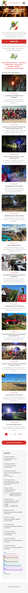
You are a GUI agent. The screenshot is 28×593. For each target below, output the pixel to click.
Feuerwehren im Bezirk (14, 66)
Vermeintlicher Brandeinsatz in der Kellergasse (14, 96)
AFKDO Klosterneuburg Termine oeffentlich (13, 569)
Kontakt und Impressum (14, 586)
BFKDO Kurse (8, 574)
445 (15, 434)
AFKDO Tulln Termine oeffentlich (11, 561)
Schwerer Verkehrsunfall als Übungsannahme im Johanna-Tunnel (14, 364)
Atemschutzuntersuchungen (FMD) (14, 68)
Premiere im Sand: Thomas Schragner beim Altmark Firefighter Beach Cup (14, 127)
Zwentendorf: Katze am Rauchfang (14, 306)
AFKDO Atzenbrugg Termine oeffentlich (13, 565)
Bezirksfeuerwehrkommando (9, 62)
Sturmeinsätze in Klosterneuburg (14, 186)
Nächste (20, 434)
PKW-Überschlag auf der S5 (14, 424)
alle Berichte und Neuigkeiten (14, 442)
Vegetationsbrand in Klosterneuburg (14, 216)
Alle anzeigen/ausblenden (10, 553)
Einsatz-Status (18, 64)
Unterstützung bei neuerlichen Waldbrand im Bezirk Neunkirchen (14, 335)
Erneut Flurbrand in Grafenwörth (14, 395)
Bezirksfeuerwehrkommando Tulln (14, 2)
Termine (7, 453)
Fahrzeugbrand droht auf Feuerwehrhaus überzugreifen (14, 275)
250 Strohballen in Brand (14, 245)
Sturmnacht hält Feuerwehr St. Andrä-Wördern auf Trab (14, 157)
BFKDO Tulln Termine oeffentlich (11, 557)
